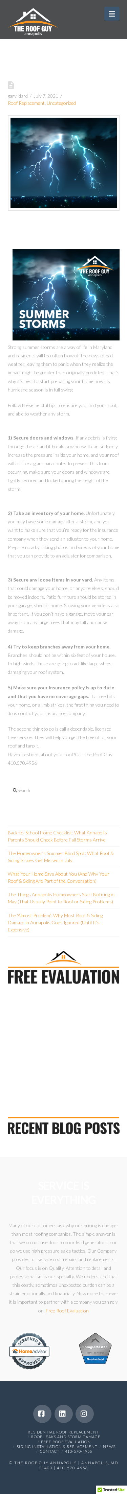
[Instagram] (85, 1414)
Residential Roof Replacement (63, 1432)
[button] (111, 14)
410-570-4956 (78, 1451)
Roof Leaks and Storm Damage (66, 1436)
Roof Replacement (26, 103)
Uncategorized (61, 103)
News (109, 1446)
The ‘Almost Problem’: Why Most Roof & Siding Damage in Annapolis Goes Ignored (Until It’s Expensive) (55, 922)
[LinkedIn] (64, 1414)
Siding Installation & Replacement (57, 1446)
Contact (50, 1451)
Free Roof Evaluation (67, 1310)
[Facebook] (42, 1414)
